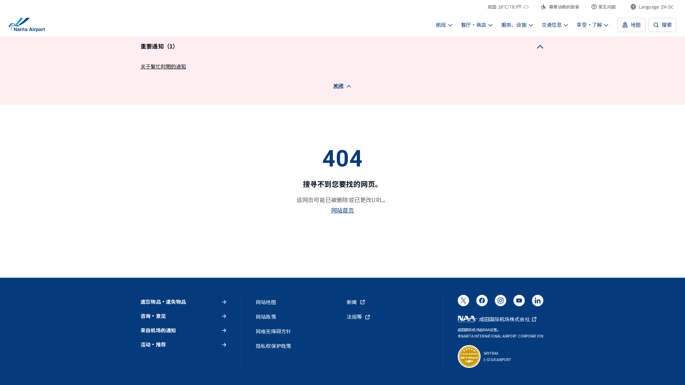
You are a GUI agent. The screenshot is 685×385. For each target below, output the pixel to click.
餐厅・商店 (473, 24)
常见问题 (607, 7)
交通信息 (552, 24)
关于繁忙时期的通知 (163, 66)
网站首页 (342, 210)
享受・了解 (589, 24)
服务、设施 (514, 24)
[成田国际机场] (27, 25)
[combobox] (652, 6)
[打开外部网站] (463, 302)
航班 (441, 24)
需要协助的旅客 (564, 7)
